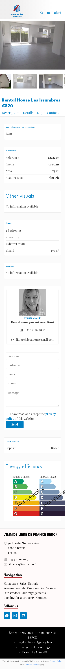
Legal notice (25, 642)
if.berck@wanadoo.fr (23, 564)
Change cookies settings (34, 647)
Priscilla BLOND (32, 318)
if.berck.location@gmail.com (35, 339)
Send (14, 424)
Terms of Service (31, 664)
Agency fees (44, 642)
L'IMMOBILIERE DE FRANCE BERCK (30, 534)
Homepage (17, 11)
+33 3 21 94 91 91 (35, 330)
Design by (34, 652)
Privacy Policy (56, 661)
